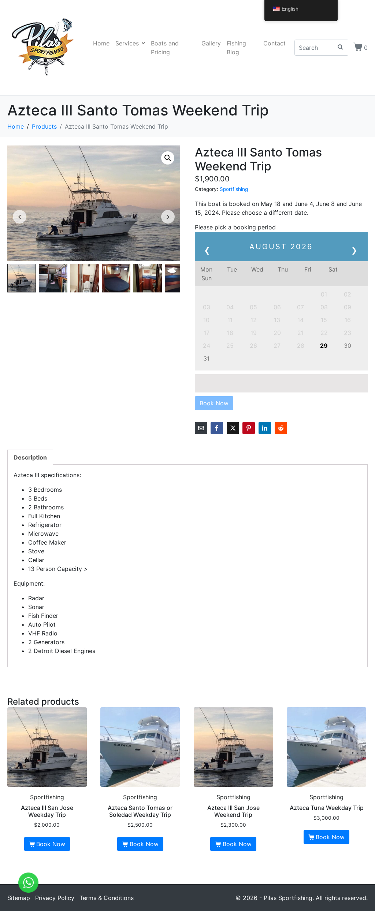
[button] (167, 158)
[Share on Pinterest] (248, 428)
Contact (274, 43)
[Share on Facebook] (217, 428)
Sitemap (18, 897)
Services (127, 43)
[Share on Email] (201, 428)
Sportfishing (234, 189)
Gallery (211, 43)
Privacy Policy (54, 897)
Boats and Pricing (165, 48)
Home (101, 43)
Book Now (50, 844)
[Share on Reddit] (281, 428)
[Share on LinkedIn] (265, 428)
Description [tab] (30, 457)
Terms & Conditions (106, 897)
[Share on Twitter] (233, 428)
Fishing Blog (236, 48)
